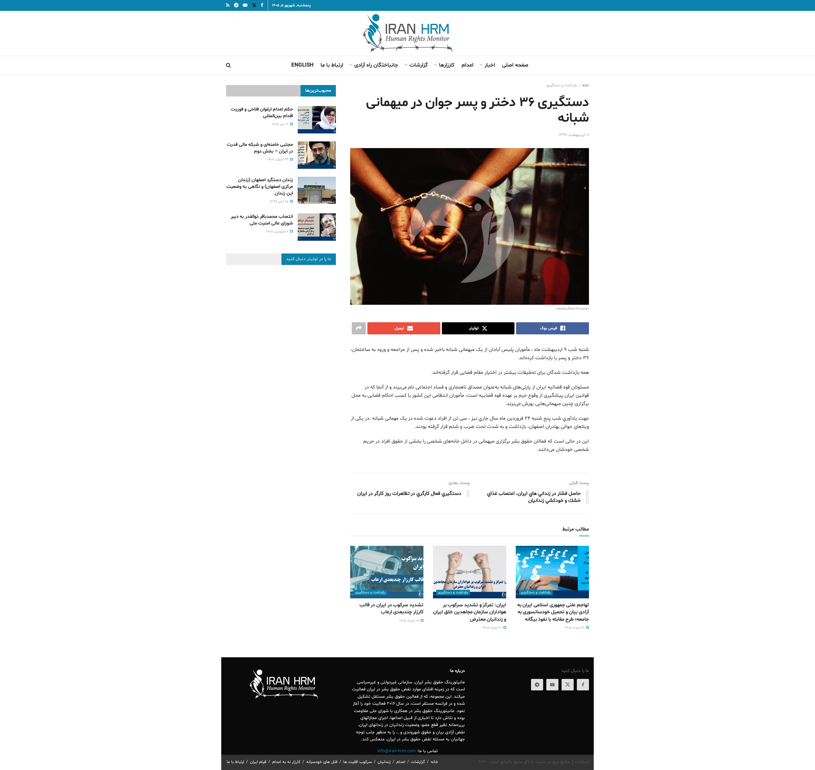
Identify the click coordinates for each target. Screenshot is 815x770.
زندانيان (384, 762)
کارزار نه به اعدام (286, 762)
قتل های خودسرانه (321, 762)
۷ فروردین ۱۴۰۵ (277, 231)
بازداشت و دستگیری (561, 85)
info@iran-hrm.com (396, 751)
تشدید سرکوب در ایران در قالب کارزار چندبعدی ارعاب (391, 609)
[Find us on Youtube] (552, 684)
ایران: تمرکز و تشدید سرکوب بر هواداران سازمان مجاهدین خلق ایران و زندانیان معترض (469, 612)
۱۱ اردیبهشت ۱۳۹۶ (574, 135)
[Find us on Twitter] (568, 684)
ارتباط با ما (332, 65)
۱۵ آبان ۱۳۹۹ (279, 201)
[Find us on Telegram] (537, 684)
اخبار (490, 65)
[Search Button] (228, 65)
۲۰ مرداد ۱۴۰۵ (492, 627)
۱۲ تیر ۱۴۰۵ (280, 124)
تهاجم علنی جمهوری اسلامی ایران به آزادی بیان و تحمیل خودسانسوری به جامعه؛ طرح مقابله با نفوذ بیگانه (553, 612)
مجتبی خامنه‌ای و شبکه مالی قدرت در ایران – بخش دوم (260, 148)
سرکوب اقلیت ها (357, 762)
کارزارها (447, 65)
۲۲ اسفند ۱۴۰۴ (278, 159)
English (302, 65)
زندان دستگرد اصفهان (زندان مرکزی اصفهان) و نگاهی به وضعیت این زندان (259, 187)
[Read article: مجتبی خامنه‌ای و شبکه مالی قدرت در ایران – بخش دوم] (317, 155)
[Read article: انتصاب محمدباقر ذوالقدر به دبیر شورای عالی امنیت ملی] (317, 227)
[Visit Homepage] (407, 33)
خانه (585, 85)
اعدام (467, 65)
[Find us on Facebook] (583, 684)
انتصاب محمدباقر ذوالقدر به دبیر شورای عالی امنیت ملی (262, 220)
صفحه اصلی (515, 65)
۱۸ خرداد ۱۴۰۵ (409, 620)
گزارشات (418, 65)
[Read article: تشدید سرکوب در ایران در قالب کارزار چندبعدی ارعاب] (386, 572)
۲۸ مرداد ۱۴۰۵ (575, 627)
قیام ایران (258, 762)
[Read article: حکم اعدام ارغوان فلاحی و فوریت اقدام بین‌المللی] (317, 119)
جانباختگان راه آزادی (376, 65)
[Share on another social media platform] (359, 328)
